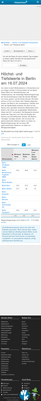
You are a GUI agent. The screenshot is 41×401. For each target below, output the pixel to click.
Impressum (25, 357)
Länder (7, 51)
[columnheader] (7, 154)
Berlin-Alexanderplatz (7, 181)
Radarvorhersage (6, 328)
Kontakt (24, 363)
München (24, 341)
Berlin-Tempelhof (5, 211)
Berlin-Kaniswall (5, 193)
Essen (24, 333)
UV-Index (4, 344)
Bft (24, 145)
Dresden (24, 328)
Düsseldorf (25, 330)
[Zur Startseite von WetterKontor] (21, 1)
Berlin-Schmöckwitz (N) (6, 204)
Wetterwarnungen (6, 333)
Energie (5, 392)
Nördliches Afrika (6, 355)
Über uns (24, 352)
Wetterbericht (5, 324)
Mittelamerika (5, 361)
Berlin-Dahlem (7, 188)
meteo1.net (25, 355)
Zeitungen (6, 383)
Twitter (26, 385)
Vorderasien (4, 366)
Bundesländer (19, 51)
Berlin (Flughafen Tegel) (6, 165)
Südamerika (4, 363)
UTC (2, 133)
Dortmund (25, 326)
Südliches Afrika (6, 357)
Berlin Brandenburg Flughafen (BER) (6, 173)
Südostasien (5, 370)
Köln (23, 339)
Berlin (23, 322)
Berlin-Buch (6, 185)
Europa (3, 352)
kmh (29, 145)
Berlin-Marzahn (5, 198)
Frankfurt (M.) (26, 335)
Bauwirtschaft (7, 390)
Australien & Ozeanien (7, 374)
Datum (30, 51)
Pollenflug (4, 341)
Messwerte (4, 337)
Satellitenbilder (5, 339)
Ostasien (3, 372)
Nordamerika (5, 359)
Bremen (24, 324)
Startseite (6, 42)
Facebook (27, 383)
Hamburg (24, 337)
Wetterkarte (4, 322)
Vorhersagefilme (6, 330)
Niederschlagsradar (7, 326)
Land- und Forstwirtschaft (10, 394)
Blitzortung (4, 335)
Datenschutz (25, 359)
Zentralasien (5, 368)
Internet (5, 385)
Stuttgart (24, 344)
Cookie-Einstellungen (28, 361)
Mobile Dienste (7, 388)
